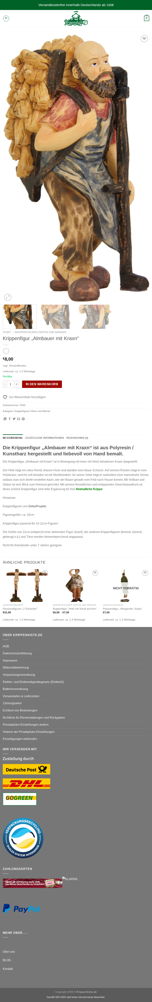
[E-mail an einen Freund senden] (18, 419)
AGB (6, 646)
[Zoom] (7, 297)
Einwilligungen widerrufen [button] (20, 738)
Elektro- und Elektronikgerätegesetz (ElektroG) (33, 682)
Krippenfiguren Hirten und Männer (40, 332)
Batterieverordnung (15, 689)
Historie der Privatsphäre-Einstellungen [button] (28, 731)
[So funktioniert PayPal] (21, 908)
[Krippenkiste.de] (76, 18)
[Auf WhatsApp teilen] (5, 419)
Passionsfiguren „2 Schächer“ (20, 608)
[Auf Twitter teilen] (14, 419)
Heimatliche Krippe (89, 489)
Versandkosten (17, 365)
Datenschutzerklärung (17, 653)
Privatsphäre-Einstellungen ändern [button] (26, 724)
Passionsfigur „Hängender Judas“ (122, 608)
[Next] (141, 168)
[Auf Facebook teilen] (9, 419)
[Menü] (6, 18)
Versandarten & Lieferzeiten (21, 696)
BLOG (7, 960)
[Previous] (10, 168)
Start (7, 332)
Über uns (9, 951)
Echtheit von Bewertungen (20, 710)
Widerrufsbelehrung (16, 667)
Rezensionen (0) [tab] (77, 438)
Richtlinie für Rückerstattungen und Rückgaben (34, 717)
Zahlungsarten (12, 703)
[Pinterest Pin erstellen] (23, 419)
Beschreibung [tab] (13, 438)
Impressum (10, 660)
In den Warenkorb (42, 384)
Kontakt (8, 968)
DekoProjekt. (38, 506)
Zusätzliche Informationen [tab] (44, 438)
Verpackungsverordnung (19, 674)
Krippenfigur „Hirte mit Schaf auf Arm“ (75, 608)
